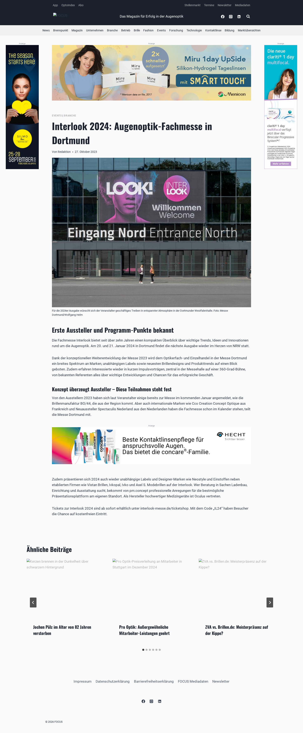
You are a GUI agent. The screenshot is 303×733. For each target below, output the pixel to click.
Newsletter (224, 5)
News (46, 30)
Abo (80, 5)
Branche (112, 30)
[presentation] (65, 588)
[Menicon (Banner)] (151, 73)
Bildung (229, 30)
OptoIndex (68, 5)
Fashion (148, 30)
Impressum (83, 681)
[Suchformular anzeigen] (248, 16)
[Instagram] (230, 16)
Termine (209, 5)
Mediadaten (242, 5)
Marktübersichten (249, 30)
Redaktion (64, 151)
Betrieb (125, 30)
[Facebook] (222, 16)
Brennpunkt (60, 30)
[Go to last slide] (33, 602)
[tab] (143, 650)
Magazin (77, 30)
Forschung (176, 30)
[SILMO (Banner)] (22, 107)
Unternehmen (94, 30)
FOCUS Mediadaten (193, 681)
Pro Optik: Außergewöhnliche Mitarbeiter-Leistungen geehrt (144, 630)
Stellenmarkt (192, 5)
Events (161, 30)
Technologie (194, 30)
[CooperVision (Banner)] (280, 107)
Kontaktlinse (213, 30)
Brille (137, 30)
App (55, 5)
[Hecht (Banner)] (151, 445)
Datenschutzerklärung (113, 681)
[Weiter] (270, 602)
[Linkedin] (238, 16)
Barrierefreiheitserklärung (154, 681)
